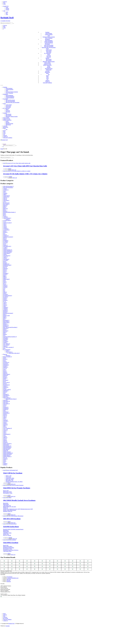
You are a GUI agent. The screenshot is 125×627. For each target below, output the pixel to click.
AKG (4, 192)
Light (4, 306)
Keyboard (49, 55)
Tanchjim (5, 420)
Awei (4, 201)
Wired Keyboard (7, 448)
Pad (4, 348)
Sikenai (5, 391)
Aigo (4, 191)
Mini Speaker (48, 59)
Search (4, 144)
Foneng (5, 245)
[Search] (13, 23)
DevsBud (8, 625)
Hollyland (5, 268)
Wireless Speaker (7, 456)
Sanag (4, 388)
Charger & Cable (47, 63)
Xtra (4, 462)
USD (4, 10)
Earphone (47, 32)
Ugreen (5, 430)
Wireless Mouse (6, 455)
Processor (5, 363)
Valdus (5, 437)
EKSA (5, 238)
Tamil (7, 7)
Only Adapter (6, 343)
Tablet (4, 417)
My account (5, 618)
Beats (4, 207)
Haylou (5, 262)
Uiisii (4, 431)
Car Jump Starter (7, 220)
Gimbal (5, 254)
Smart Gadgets (47, 62)
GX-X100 (5, 260)
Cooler (5, 226)
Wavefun (5, 442)
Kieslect (5, 297)
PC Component (47, 53)
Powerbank (47, 44)
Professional (6, 364)
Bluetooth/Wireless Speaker (9, 212)
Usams (5, 436)
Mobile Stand (6, 322)
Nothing (5, 340)
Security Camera (7, 389)
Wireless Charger (7, 451)
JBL (4, 283)
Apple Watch (6, 200)
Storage (5, 414)
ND (4, 335)
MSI (4, 333)
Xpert (4, 461)
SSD (4, 410)
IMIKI (5, 276)
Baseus (5, 205)
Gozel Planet (6, 259)
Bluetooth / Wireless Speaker (49, 61)
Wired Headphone (48, 40)
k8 (4, 289)
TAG (4, 418)
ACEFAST (6, 189)
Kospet (5, 299)
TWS (49, 35)
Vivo (4, 438)
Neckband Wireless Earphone (49, 36)
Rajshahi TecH (11, 623)
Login (4, 4)
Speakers (47, 58)
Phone (47, 73)
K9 (4, 290)
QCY (5, 368)
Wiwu (5, 457)
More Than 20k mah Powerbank (10, 327)
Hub (4, 272)
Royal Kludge (6, 384)
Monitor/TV (6, 324)
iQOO (5, 282)
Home (47, 75)
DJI (4, 233)
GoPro (5, 258)
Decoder (5, 232)
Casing (7, 350)
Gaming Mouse (6, 253)
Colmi (4, 225)
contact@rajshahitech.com (13, 578)
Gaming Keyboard (7, 252)
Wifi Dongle (48, 69)
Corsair (5, 227)
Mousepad (49, 56)
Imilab (5, 277)
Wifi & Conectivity (7, 443)
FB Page (8, 580)
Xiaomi (5, 458)
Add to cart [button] (13, 169)
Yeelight (5, 463)
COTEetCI (5, 228)
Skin (4, 393)
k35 (4, 288)
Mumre (5, 334)
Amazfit (5, 193)
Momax (5, 323)
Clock (4, 223)
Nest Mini (5, 339)
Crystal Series (6, 229)
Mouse (48, 54)
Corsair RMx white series (14, 353)
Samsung (5, 387)
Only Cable (6, 344)
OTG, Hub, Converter (8, 347)
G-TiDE (5, 247)
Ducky (5, 234)
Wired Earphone (48, 33)
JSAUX (5, 287)
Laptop (5, 302)
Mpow (5, 332)
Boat (4, 213)
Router (48, 66)
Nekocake (5, 337)
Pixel (4, 357)
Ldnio (4, 303)
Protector (5, 367)
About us (5, 1)
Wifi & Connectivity (47, 65)
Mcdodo (5, 312)
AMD (4, 194)
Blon (4, 209)
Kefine (5, 293)
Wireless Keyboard (7, 454)
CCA (4, 221)
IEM (4, 275)
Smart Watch (48, 51)
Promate (5, 366)
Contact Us (47, 81)
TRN (4, 425)
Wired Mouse (6, 449)
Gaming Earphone (48, 34)
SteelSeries (5, 411)
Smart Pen (5, 400)
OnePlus (5, 342)
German (7, 9)
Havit (4, 261)
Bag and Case (6, 202)
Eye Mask (5, 241)
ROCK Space (6, 382)
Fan (4, 243)
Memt (4, 316)
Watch (47, 48)
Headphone (47, 39)
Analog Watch (49, 49)
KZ (4, 301)
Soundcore (5, 407)
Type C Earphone (48, 38)
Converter (47, 71)
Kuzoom (5, 300)
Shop (4, 2)
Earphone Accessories (8, 236)
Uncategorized (6, 434)
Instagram (8, 581)
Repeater (49, 67)
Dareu (4, 231)
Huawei (5, 270)
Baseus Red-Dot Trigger (11, 398)
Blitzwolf (5, 208)
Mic (4, 319)
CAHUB (5, 216)
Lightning (5, 307)
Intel (4, 280)
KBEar (5, 292)
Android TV (6, 196)
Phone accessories (7, 356)
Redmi (5, 373)
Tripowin (5, 424)
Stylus (5, 415)
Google (5, 256)
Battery (5, 206)
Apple (5, 199)
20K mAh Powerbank (48, 46)
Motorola (5, 328)
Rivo (4, 381)
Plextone (5, 359)
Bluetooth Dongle (48, 68)
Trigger (5, 422)
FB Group (9, 579)
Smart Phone (6, 401)
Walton (5, 440)
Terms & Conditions (7, 619)
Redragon (5, 375)
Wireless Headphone (48, 41)
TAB (5, 416)
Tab (48, 74)
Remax (5, 376)
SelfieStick (5, 390)
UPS (4, 435)
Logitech (5, 309)
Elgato (5, 239)
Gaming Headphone (49, 42)
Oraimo (5, 346)
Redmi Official (6, 374)
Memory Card (6, 315)
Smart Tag (5, 402)
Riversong (5, 380)
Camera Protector (7, 218)
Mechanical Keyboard (8, 313)
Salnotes (5, 386)
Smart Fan (5, 396)
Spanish (7, 8)
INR (7, 13)
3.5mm (5, 188)
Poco (4, 360)
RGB (4, 379)
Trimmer (5, 423)
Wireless (5, 450)
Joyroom (5, 286)
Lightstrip (5, 308)
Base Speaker (48, 60)
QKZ (4, 369)
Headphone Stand (7, 265)
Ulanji (4, 433)
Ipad (4, 281)
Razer (4, 370)
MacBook (5, 310)
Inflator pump (6, 279)
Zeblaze (5, 464)
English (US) (6, 6)
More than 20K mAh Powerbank (49, 47)
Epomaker (5, 240)
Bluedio (5, 211)
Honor (5, 269)
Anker (5, 198)
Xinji (4, 460)
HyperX (5, 274)
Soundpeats (6, 408)
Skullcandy (6, 394)
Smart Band (48, 52)
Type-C (5, 429)
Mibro (4, 317)
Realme (5, 371)
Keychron (5, 296)
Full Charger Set (7, 246)
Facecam (5, 242)
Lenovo (5, 305)
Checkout (5, 617)
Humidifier (5, 273)
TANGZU (5, 421)
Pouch (5, 361)
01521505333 (9, 576)
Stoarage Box (6, 413)
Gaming (5, 248)
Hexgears (5, 266)
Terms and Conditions (47, 82)
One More (5, 341)
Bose (4, 214)
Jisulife (5, 285)
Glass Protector (6, 255)
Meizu (5, 314)
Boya (4, 215)
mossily (8, 219)
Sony (4, 406)
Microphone (47, 72)
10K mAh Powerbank (48, 45)
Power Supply (9, 351)
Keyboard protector (7, 295)
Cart (47, 79)
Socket (5, 404)
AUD (7, 12)
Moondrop (5, 326)
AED (7, 14)
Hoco (5, 267)
